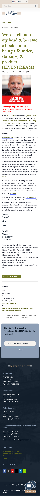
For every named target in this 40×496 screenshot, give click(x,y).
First (4, 221)
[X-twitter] (16, 471)
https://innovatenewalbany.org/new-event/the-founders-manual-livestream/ (17, 309)
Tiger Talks (5, 303)
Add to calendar (12, 277)
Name (5, 217)
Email (5, 231)
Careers (6, 456)
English (18, 1)
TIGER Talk (13, 303)
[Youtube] (12, 471)
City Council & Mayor (11, 451)
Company (7, 237)
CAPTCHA (7, 239)
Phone (6, 234)
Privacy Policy (16, 490)
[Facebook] (4, 471)
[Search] (35, 6)
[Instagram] (8, 471)
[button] (35, 13)
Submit (20, 350)
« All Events (6, 22)
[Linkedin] (20, 471)
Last (4, 226)
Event (5, 214)
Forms (5, 458)
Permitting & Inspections (12, 453)
